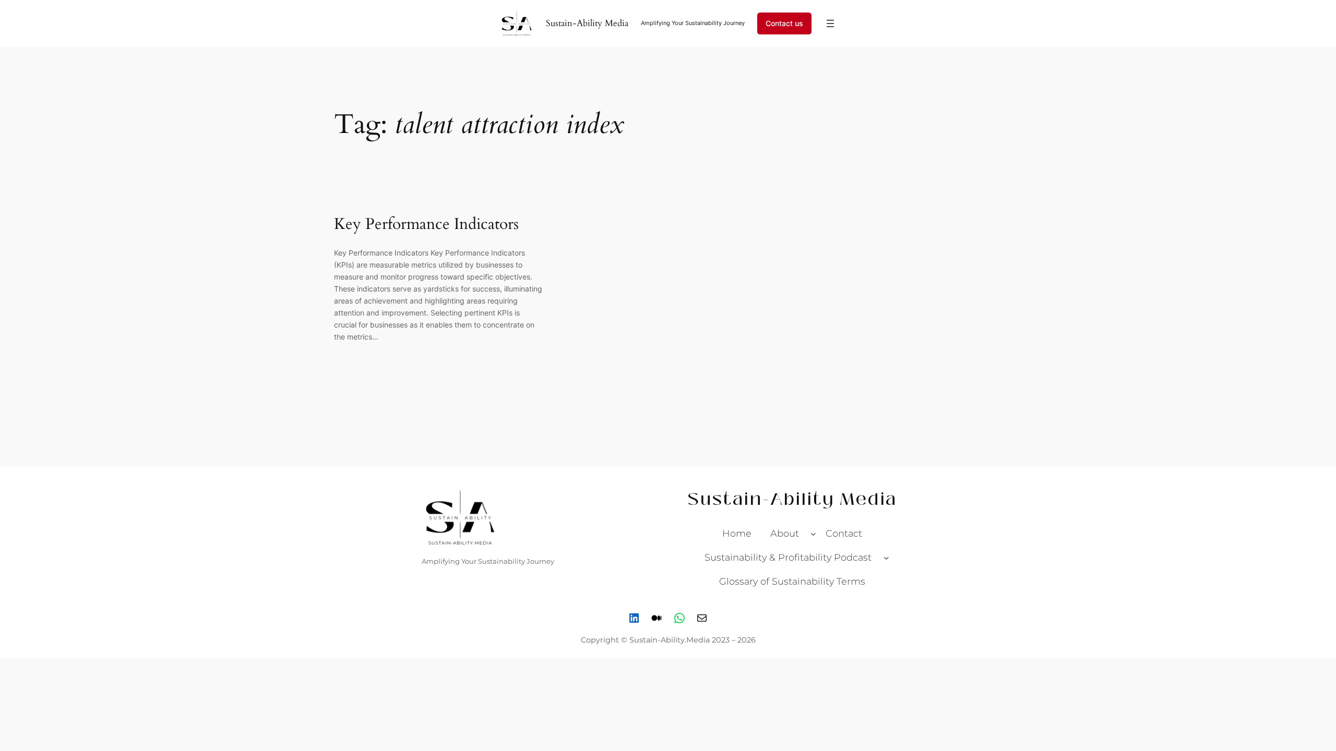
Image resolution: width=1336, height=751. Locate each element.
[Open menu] (830, 23)
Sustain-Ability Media (587, 23)
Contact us (784, 23)
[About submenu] (813, 534)
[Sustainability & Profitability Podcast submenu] (886, 558)
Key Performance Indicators (426, 224)
